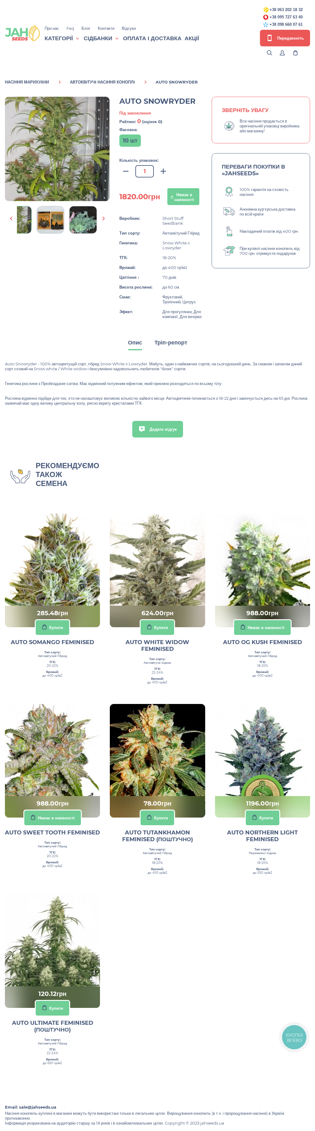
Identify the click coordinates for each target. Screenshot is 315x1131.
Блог (86, 28)
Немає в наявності (184, 197)
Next (103, 218)
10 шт (130, 140)
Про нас (52, 28)
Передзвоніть (290, 38)
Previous (11, 218)
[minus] (125, 171)
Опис (135, 342)
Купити (56, 627)
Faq (70, 28)
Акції (192, 38)
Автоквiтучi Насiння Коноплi (102, 82)
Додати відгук (162, 429)
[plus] (163, 171)
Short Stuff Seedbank (172, 221)
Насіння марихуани (27, 82)
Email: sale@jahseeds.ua (30, 1107)
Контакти (106, 28)
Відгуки (129, 28)
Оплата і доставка (152, 38)
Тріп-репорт (170, 342)
